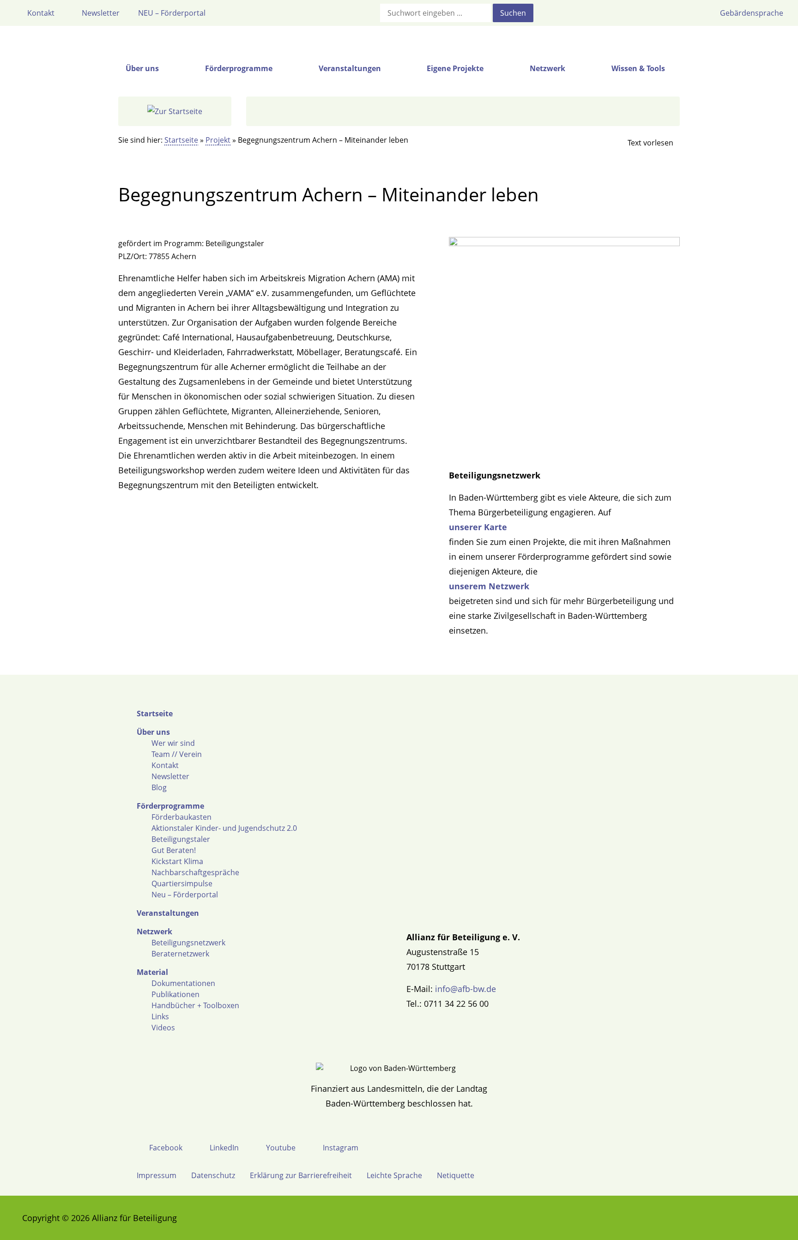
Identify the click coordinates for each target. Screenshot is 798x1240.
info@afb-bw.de (465, 988)
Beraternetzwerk (180, 954)
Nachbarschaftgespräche (195, 872)
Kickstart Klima (177, 861)
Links (160, 1016)
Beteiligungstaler (180, 839)
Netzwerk (154, 931)
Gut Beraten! (173, 850)
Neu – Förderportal (184, 894)
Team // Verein (176, 754)
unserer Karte (478, 526)
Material (152, 972)
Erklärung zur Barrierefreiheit (301, 1175)
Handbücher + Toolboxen (195, 1005)
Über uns (153, 732)
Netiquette (455, 1175)
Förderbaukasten (181, 817)
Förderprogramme (170, 806)
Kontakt (165, 765)
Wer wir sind (173, 743)
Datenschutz (213, 1175)
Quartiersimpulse (181, 883)
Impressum (156, 1175)
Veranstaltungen (168, 913)
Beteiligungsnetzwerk (188, 943)
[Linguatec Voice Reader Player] (643, 142)
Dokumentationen (183, 983)
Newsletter (170, 776)
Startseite (181, 140)
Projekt (218, 140)
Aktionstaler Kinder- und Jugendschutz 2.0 (224, 828)
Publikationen (175, 994)
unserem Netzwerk (489, 586)
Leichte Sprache (394, 1175)
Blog (159, 787)
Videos (163, 1027)
